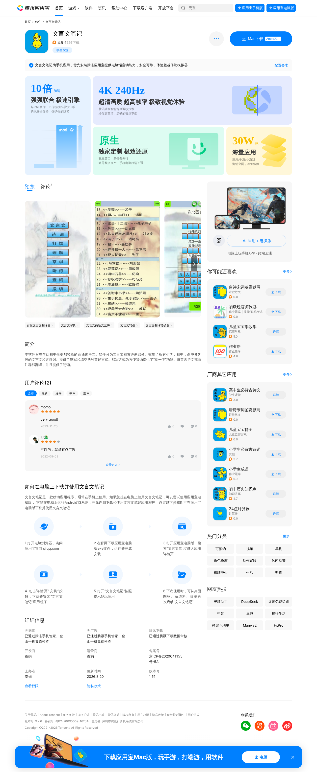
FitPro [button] (278, 625)
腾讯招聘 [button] (99, 715)
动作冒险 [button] (250, 560)
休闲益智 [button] (279, 560)
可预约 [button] (220, 548)
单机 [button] (278, 548)
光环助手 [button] (221, 601)
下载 (278, 292)
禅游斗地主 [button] (220, 625)
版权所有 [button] (128, 715)
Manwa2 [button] (250, 625)
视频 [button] (249, 548)
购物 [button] (278, 572)
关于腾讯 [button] (31, 715)
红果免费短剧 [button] (278, 601)
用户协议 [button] (194, 715)
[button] (33, 8)
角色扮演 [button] (221, 560)
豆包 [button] (249, 613)
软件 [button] (38, 21)
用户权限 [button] (143, 715)
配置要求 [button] (281, 65)
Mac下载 (264, 39)
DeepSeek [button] (249, 601)
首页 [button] (28, 21)
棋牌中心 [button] (221, 572)
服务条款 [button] (69, 715)
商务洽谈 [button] (84, 715)
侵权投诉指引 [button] (176, 715)
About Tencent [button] (50, 715)
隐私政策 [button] (94, 686)
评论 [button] (46, 186)
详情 (276, 331)
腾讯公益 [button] (113, 715)
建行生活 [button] (279, 613)
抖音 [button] (220, 613)
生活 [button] (249, 572)
